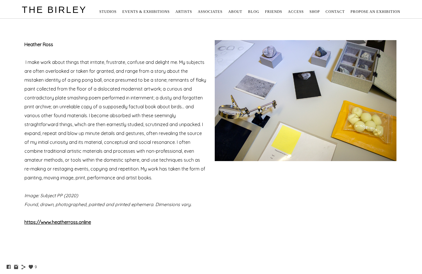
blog (253, 11)
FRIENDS (273, 11)
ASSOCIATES (210, 11)
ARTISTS (183, 11)
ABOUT (235, 11)
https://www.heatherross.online (57, 222)
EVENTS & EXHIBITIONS (146, 11)
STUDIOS (108, 11)
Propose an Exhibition (375, 11)
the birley (54, 10)
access (296, 11)
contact (335, 11)
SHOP (314, 11)
